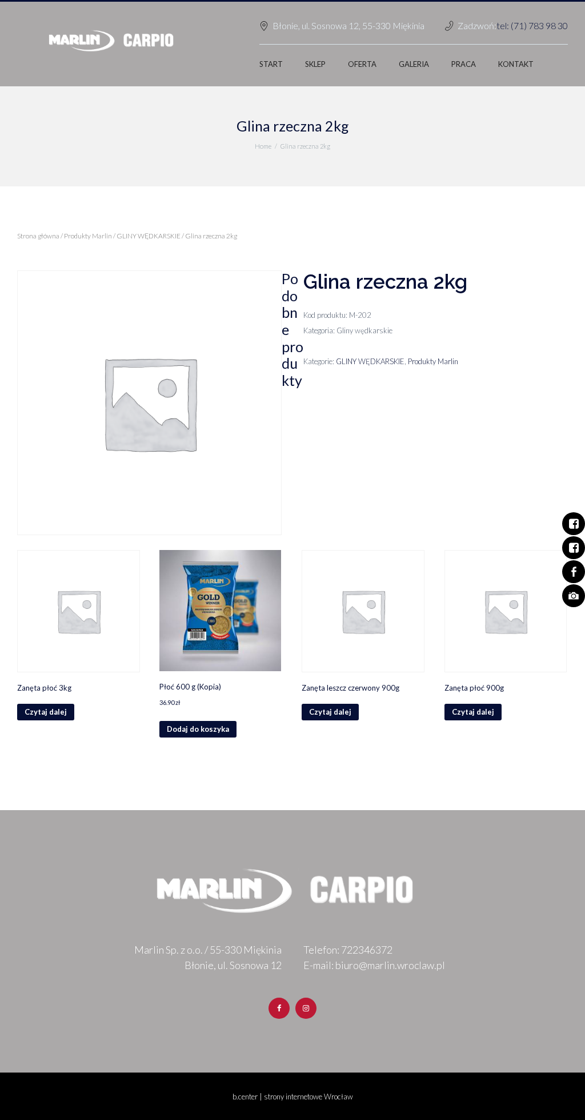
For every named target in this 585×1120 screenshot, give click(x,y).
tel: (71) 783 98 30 (532, 25)
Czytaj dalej (46, 711)
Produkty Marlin (88, 236)
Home (263, 146)
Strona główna (38, 236)
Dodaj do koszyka (198, 729)
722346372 (366, 949)
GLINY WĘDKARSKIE (149, 236)
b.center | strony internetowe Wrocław (293, 1096)
